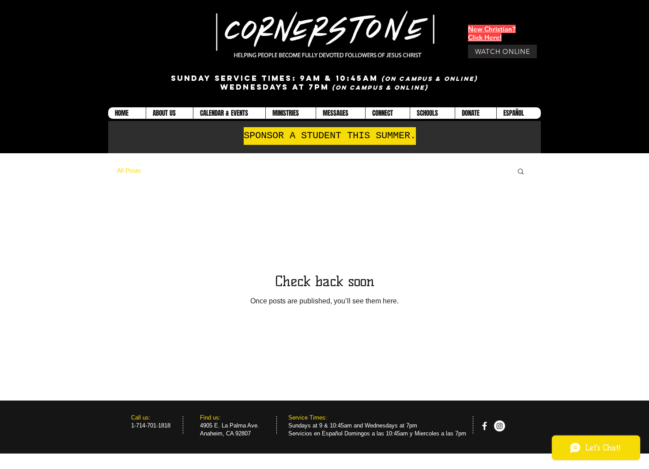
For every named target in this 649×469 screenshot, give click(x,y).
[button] (169, 113)
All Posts (129, 170)
